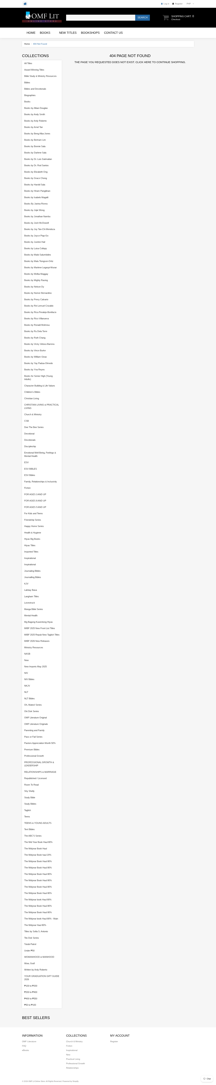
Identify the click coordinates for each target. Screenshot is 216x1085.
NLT (26, 692)
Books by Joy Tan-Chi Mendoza (39, 229)
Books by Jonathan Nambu (37, 216)
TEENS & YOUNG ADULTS (37, 823)
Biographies (30, 95)
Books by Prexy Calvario (36, 299)
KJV (26, 583)
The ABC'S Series (33, 836)
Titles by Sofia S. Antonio (36, 931)
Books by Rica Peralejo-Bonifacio (40, 312)
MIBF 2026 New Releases (37, 641)
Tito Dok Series (31, 938)
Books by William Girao (35, 357)
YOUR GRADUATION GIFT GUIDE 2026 (41, 978)
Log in (166, 3)
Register (179, 3)
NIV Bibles (29, 679)
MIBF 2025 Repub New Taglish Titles (42, 634)
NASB (27, 653)
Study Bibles (30, 804)
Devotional (29, 433)
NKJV (27, 685)
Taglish (27, 810)
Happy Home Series (34, 526)
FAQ (24, 1046)
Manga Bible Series (33, 609)
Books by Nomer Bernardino (38, 293)
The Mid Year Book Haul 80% (38, 842)
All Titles (28, 63)
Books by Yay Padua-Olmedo (38, 363)
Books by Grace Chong (35, 178)
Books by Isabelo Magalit (36, 197)
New (26, 660)
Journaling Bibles (32, 571)
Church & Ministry (33, 414)
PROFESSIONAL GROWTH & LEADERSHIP (39, 764)
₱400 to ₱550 (30, 998)
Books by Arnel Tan (33, 127)
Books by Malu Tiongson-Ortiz (38, 261)
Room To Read (31, 784)
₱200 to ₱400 (30, 992)
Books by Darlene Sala (35, 152)
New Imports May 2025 (35, 666)
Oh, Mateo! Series (33, 705)
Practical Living (73, 1059)
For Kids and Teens (33, 513)
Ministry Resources (33, 647)
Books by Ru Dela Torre (35, 331)
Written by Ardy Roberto (35, 969)
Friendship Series (32, 520)
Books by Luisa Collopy (35, 248)
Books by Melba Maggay (36, 274)
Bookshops (90, 32)
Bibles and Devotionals (35, 89)
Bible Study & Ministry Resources (40, 76)
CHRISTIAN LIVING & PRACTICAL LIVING (41, 406)
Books (45, 32)
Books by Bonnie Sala (34, 146)
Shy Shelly (29, 791)
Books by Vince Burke (35, 350)
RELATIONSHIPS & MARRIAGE (40, 772)
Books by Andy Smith (34, 114)
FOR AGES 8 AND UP (35, 500)
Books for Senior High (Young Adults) (38, 378)
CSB (26, 421)
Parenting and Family (34, 730)
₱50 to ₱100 (30, 1005)
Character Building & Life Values (39, 385)
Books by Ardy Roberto (35, 121)
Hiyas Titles (29, 545)
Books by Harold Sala (34, 184)
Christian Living (31, 398)
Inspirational (30, 558)
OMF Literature (29, 1041)
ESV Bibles (29, 475)
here (147, 62)
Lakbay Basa (30, 590)
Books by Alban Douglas (36, 108)
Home (31, 32)
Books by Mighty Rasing (36, 280)
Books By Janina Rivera (35, 203)
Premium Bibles (32, 749)
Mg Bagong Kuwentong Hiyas (38, 622)
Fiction (27, 488)
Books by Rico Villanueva (36, 318)
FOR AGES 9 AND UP (35, 507)
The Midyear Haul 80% (35, 925)
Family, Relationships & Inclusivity (40, 481)
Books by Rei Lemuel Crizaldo (38, 305)
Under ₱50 (29, 950)
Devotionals (30, 440)
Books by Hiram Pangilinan (37, 191)
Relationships (72, 1068)
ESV (26, 462)
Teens (27, 816)
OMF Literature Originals (36, 724)
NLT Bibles (29, 698)
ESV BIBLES (30, 469)
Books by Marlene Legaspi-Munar (40, 267)
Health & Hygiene (32, 532)
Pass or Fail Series (33, 737)
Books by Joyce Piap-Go (36, 235)
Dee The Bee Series (34, 427)
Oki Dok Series (31, 711)
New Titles (68, 32)
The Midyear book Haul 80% (37, 899)
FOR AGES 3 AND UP (35, 494)
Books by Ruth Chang (34, 337)
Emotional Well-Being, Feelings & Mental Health (40, 454)
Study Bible (29, 797)
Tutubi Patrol (30, 944)
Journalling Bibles (32, 577)
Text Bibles (29, 829)
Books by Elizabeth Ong (35, 172)
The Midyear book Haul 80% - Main (41, 918)
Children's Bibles (32, 392)
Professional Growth (34, 756)
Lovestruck (29, 602)
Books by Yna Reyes (34, 369)
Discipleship (30, 446)
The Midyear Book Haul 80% (38, 861)
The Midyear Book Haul (35, 848)
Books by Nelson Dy (34, 286)
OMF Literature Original (35, 717)
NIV (26, 673)
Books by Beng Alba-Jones (37, 133)
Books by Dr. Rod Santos (36, 165)
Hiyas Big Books (32, 539)
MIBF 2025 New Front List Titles (39, 628)
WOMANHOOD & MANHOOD (39, 957)
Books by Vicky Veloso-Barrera (39, 344)
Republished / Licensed (35, 778)
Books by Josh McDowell (36, 223)
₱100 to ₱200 (30, 986)
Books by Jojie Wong (34, 210)
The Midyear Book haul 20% (37, 855)
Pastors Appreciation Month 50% (40, 743)
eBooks (25, 1050)
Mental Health (30, 615)
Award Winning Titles (34, 69)
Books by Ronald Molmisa (37, 325)
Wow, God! (29, 963)
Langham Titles (31, 596)
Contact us (113, 32)
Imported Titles (31, 551)
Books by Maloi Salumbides (37, 254)
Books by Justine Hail (34, 242)
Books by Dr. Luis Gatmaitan (38, 159)
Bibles (27, 82)
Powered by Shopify (70, 1081)
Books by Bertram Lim (35, 140)
